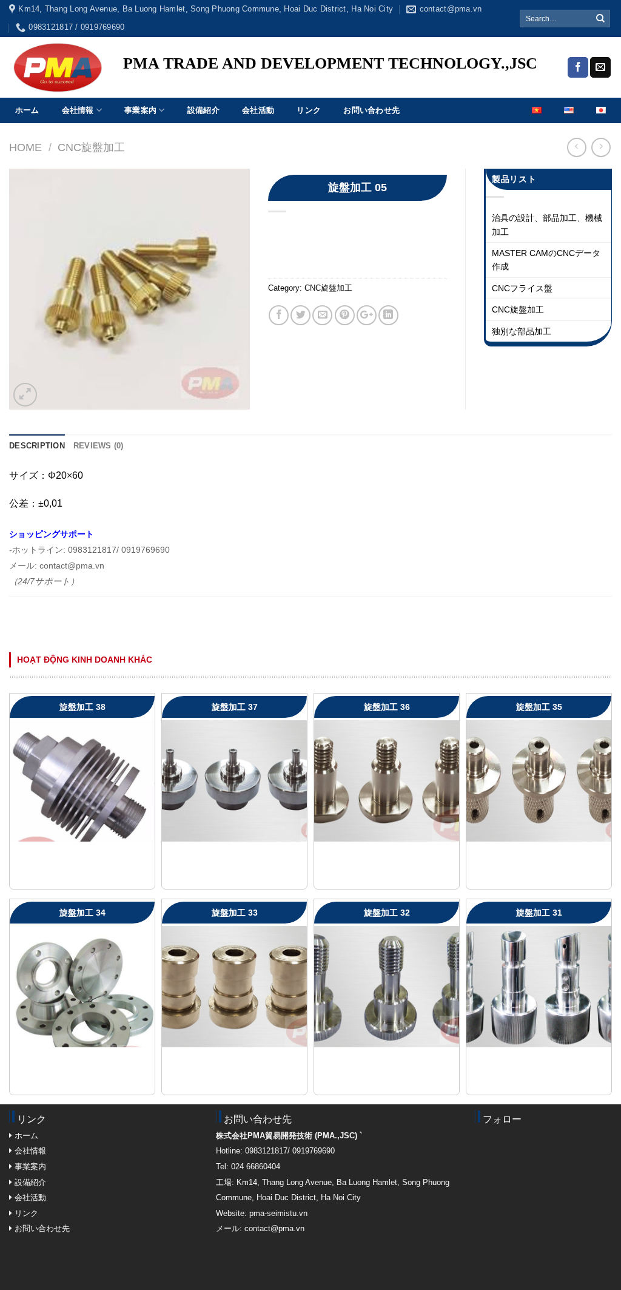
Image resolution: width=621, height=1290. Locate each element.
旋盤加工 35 (539, 707)
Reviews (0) (98, 445)
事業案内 (140, 110)
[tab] (37, 446)
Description (37, 445)
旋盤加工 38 (82, 707)
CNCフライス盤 (522, 288)
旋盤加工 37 (235, 707)
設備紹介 (203, 110)
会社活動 (258, 110)
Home (25, 147)
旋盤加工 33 (235, 912)
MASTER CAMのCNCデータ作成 (546, 259)
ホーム (27, 110)
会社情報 (78, 110)
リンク (309, 110)
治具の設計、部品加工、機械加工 (547, 224)
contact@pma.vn (274, 1228)
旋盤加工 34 (82, 912)
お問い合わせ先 (371, 110)
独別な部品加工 (521, 331)
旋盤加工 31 (539, 912)
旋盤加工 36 (387, 707)
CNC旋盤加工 (91, 147)
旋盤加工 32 (387, 912)
